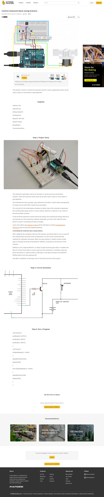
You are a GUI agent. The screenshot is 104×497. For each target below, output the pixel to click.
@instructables (90, 474)
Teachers (35, 3)
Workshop (42, 476)
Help (67, 479)
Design (42, 479)
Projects (21, 3)
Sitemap (68, 481)
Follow (24, 78)
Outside (52, 479)
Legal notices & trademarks (86, 494)
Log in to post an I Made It (52, 407)
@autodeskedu (90, 477)
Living (51, 476)
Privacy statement (38, 494)
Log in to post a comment (52, 464)
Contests (28, 3)
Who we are (69, 483)
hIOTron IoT (6, 14)
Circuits (13, 14)
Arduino (19, 14)
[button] (78, 17)
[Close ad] (103, 46)
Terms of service (27, 494)
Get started (69, 476)
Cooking (52, 474)
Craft (41, 481)
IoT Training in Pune (31, 225)
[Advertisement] (93, 66)
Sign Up (99, 3)
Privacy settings (48, 494)
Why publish (69, 474)
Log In (92, 3)
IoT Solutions (20, 84)
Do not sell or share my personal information (66, 494)
